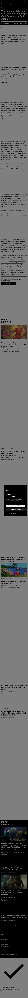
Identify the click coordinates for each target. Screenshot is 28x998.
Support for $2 (15, 505)
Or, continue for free (15, 513)
